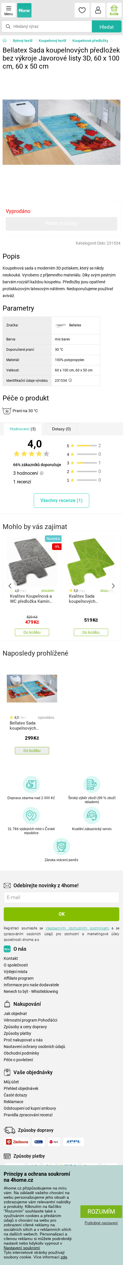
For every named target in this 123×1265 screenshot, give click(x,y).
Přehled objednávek (21, 1088)
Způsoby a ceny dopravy (25, 1027)
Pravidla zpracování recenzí (28, 1115)
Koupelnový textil (52, 40)
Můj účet (11, 1082)
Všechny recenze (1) (61, 500)
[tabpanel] (62, 132)
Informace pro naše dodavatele (31, 985)
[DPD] (54, 1142)
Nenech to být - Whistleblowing (31, 991)
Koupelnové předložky (90, 40)
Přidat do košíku (61, 223)
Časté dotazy (15, 1095)
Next (113, 586)
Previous (10, 586)
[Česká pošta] (38, 1142)
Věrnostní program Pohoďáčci (30, 1020)
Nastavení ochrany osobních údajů (34, 1047)
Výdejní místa (15, 972)
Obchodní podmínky (21, 1053)
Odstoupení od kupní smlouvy (30, 1108)
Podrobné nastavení (101, 1223)
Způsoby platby (17, 1033)
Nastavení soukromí (22, 1247)
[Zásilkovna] (17, 1142)
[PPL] (73, 1142)
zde (64, 1257)
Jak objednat (15, 1014)
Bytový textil (22, 40)
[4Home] (7, 40)
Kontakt (11, 958)
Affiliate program (18, 978)
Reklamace (13, 1102)
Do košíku (32, 632)
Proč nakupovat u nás (23, 1040)
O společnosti (16, 965)
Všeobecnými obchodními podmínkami (77, 928)
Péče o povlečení (18, 1060)
